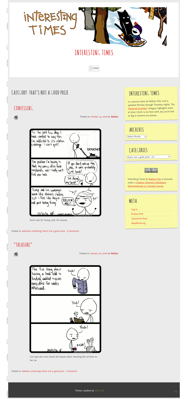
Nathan (114, 116)
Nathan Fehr (155, 179)
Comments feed (139, 218)
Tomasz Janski (99, 390)
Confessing (23, 108)
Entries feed (137, 213)
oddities (26, 371)
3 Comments (73, 231)
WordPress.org (138, 223)
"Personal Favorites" (137, 108)
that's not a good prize (54, 231)
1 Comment (71, 371)
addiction (26, 231)
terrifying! (36, 231)
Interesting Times (94, 53)
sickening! (36, 371)
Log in (134, 209)
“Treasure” (23, 245)
